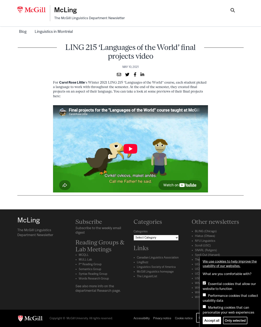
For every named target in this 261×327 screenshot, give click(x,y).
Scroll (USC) (203, 245)
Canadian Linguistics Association (158, 257)
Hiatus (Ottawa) (205, 236)
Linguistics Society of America (156, 266)
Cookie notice (184, 318)
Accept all (211, 320)
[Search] (232, 11)
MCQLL (84, 254)
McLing (65, 10)
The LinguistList (147, 276)
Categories (141, 231)
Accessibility (142, 318)
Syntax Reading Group (93, 273)
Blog (23, 31)
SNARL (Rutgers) (206, 250)
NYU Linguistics (205, 240)
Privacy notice (162, 318)
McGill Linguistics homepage (155, 271)
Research (104, 290)
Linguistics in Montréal (54, 31)
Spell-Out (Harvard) (207, 254)
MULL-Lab (85, 259)
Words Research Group (94, 278)
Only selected (235, 320)
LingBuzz (142, 262)
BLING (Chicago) (206, 231)
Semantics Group (90, 269)
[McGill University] (33, 10)
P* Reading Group (90, 264)
